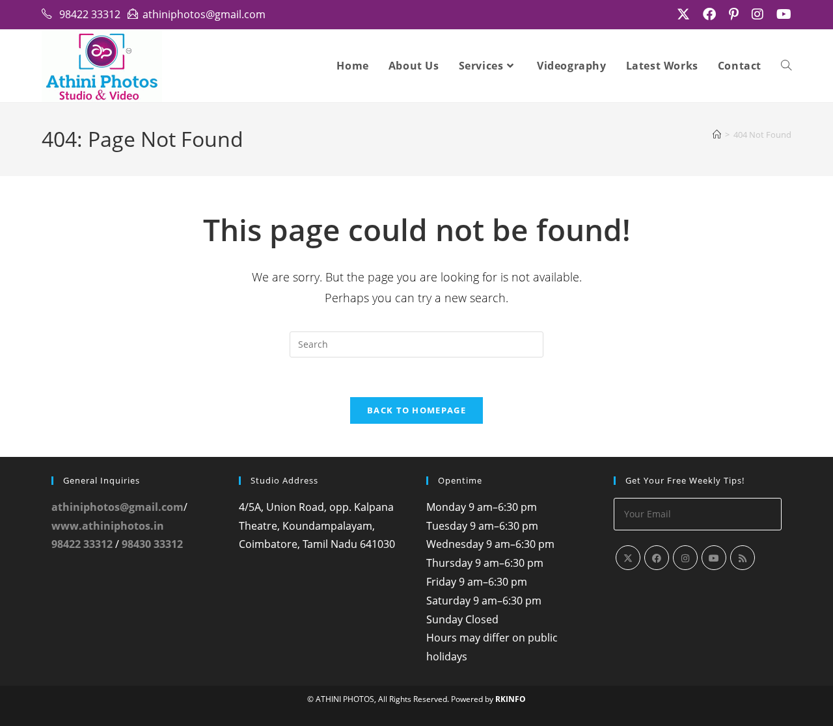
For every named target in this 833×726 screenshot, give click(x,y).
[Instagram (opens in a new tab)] (757, 14)
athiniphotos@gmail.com (117, 507)
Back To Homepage (416, 410)
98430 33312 (152, 544)
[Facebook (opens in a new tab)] (709, 14)
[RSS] (742, 557)
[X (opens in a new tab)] (683, 14)
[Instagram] (685, 557)
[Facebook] (656, 557)
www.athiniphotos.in (107, 526)
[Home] (717, 134)
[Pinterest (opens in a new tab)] (733, 14)
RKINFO (510, 699)
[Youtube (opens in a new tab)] (780, 14)
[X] (628, 557)
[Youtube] (714, 557)
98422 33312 (82, 544)
